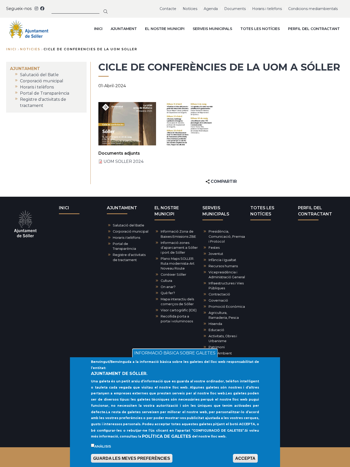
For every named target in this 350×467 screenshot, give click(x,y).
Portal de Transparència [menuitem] (44, 93)
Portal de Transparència (124, 246)
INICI (64, 207)
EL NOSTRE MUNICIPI (167, 210)
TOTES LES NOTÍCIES (262, 210)
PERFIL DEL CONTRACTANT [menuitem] (314, 28)
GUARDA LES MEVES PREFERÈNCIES (131, 458)
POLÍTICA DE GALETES (166, 436)
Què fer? (168, 293)
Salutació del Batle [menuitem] (39, 74)
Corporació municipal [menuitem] (41, 80)
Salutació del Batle (128, 225)
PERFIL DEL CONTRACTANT (315, 210)
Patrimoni (217, 347)
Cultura (166, 281)
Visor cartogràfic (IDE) (179, 310)
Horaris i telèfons (267, 8)
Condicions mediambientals (313, 8)
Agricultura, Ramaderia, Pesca (224, 315)
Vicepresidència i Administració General (227, 274)
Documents (235, 8)
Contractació (219, 294)
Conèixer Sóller (173, 274)
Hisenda (215, 324)
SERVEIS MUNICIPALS (215, 210)
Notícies (190, 8)
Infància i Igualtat (222, 260)
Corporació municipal (130, 231)
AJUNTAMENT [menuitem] (124, 28)
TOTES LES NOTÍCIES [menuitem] (260, 28)
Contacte (168, 8)
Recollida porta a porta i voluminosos (177, 318)
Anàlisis (102, 446)
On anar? (168, 287)
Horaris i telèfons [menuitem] (37, 87)
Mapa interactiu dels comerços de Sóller (177, 301)
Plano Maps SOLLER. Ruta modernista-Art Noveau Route (177, 263)
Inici (11, 49)
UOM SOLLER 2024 (123, 161)
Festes (214, 248)
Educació (216, 330)
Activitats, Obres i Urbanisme (223, 338)
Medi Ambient (220, 353)
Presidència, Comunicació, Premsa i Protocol (227, 236)
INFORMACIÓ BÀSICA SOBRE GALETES (174, 353)
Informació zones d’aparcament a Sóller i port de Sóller (179, 247)
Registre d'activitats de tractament (129, 257)
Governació (218, 300)
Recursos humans (223, 266)
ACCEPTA (245, 458)
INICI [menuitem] (98, 28)
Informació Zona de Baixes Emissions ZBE (178, 234)
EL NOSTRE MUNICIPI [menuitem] (164, 28)
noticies (30, 49)
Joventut (216, 254)
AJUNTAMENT (122, 207)
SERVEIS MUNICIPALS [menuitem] (212, 28)
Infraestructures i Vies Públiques (226, 285)
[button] (127, 123)
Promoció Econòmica (227, 307)
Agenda (211, 8)
